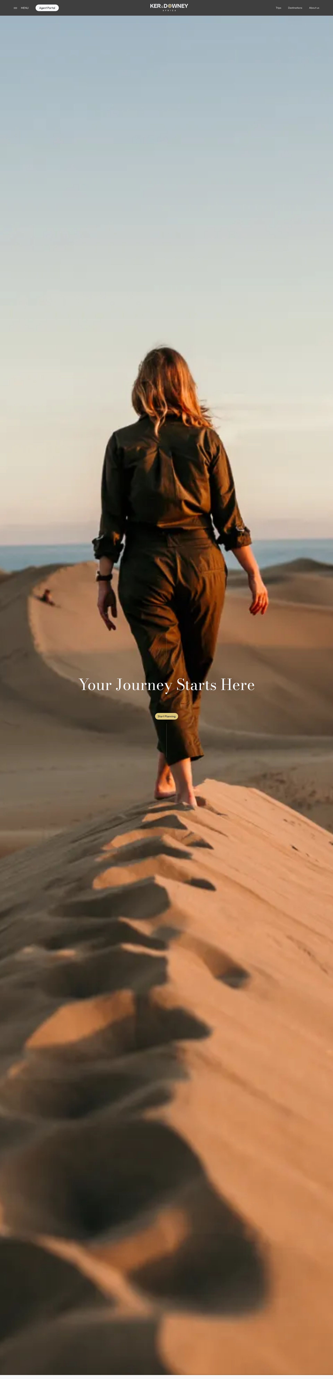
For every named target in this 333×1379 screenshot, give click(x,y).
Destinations (295, 7)
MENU (25, 8)
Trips (278, 7)
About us (314, 7)
